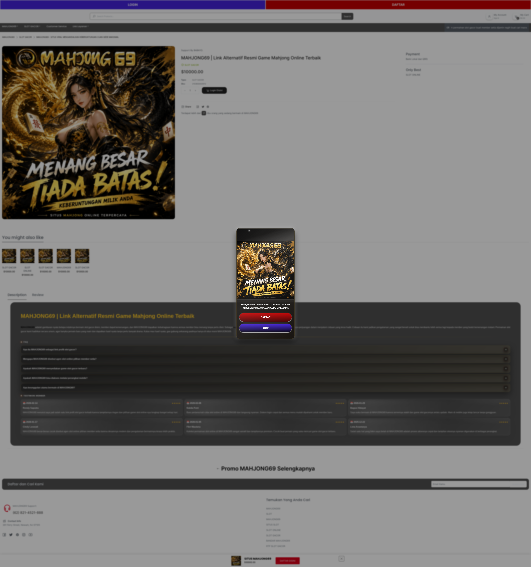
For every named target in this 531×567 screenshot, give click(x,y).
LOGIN (266, 327)
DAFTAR (266, 317)
